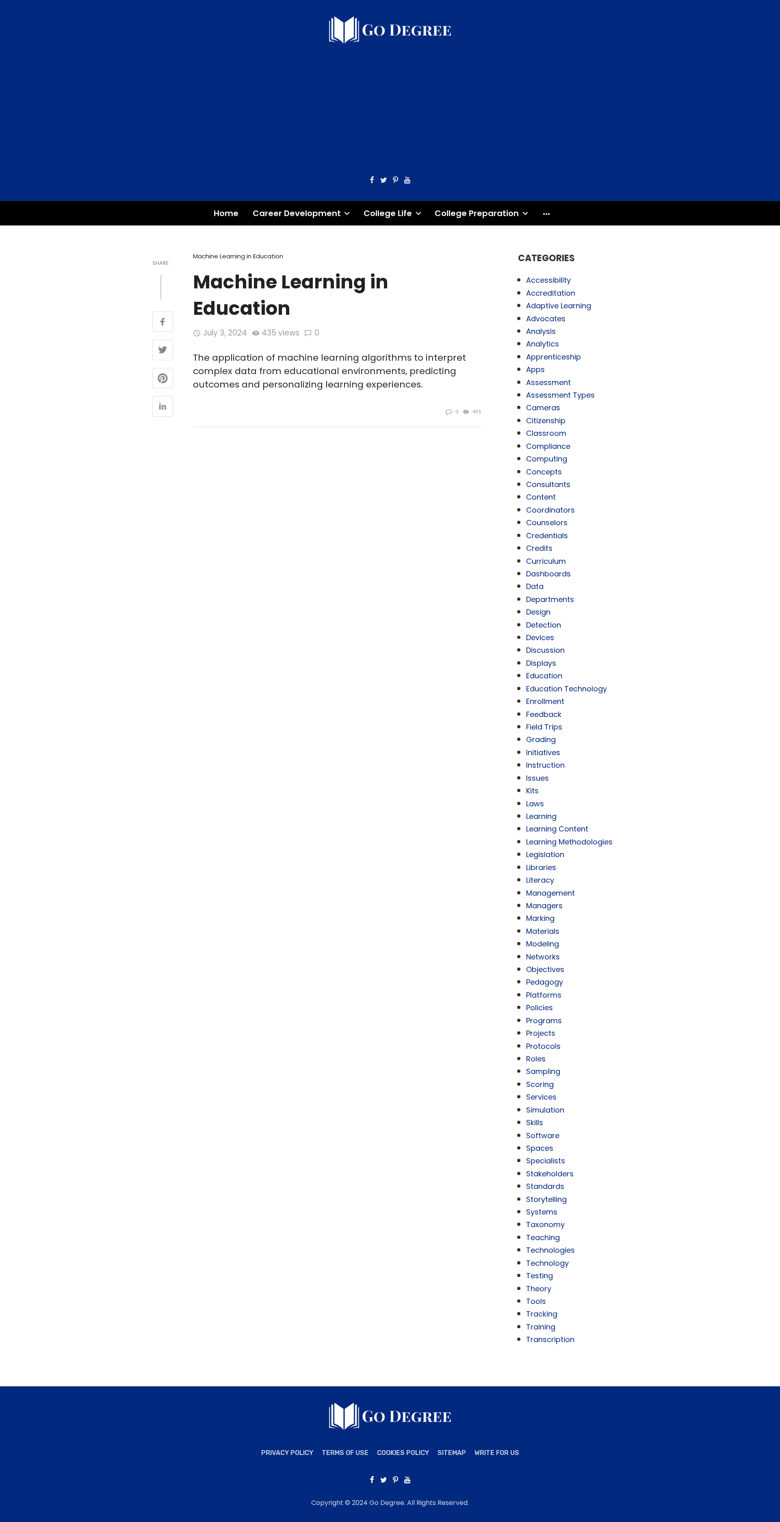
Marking (540, 918)
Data (535, 586)
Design (538, 612)
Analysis (541, 331)
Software (542, 1135)
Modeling (542, 944)
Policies (539, 1007)
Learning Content (557, 829)
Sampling (543, 1071)
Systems (541, 1212)
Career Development (297, 213)
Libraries (541, 867)
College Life (388, 213)
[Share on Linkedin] (162, 407)
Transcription (550, 1339)
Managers (544, 906)
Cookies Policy (403, 1453)
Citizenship (546, 421)
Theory (538, 1289)
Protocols (543, 1046)
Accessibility (548, 280)
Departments (550, 599)
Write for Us (496, 1453)
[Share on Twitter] (162, 351)
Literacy (540, 880)
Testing (539, 1276)
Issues (537, 778)
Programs (544, 1020)
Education (544, 676)
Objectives (545, 969)
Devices (540, 637)
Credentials (547, 535)
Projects (540, 1033)
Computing (546, 459)
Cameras (543, 408)
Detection (543, 625)
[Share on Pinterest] (162, 379)
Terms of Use (345, 1453)
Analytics (542, 344)
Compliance (548, 446)
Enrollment (545, 701)
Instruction (545, 765)
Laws (535, 804)
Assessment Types (560, 395)
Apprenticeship (553, 357)
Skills (534, 1122)
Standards (545, 1186)
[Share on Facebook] (162, 322)
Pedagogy (544, 982)
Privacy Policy (287, 1453)
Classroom (546, 433)
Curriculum (546, 561)
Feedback (543, 714)
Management (550, 893)
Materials (542, 931)
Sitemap (452, 1453)
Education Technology (566, 689)
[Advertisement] (390, 105)
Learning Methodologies (569, 842)
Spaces (539, 1148)
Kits (532, 791)
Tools (536, 1301)
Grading (541, 739)
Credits (539, 548)
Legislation (545, 854)
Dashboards (548, 574)
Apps (535, 369)
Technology (547, 1263)
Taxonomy (545, 1224)
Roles (536, 1059)
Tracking (541, 1314)
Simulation (545, 1110)
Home (226, 213)
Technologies (550, 1250)
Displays (541, 663)
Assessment (548, 382)
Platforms (543, 995)
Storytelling (546, 1199)
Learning (541, 816)
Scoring (540, 1084)
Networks (543, 957)
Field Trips (544, 727)
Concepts (544, 472)
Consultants (548, 484)
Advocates (546, 319)
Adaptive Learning (558, 306)
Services (541, 1097)
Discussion (545, 650)
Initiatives (543, 752)
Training (540, 1327)
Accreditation (550, 293)
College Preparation (477, 213)
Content (541, 497)
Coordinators (550, 510)
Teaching (543, 1237)
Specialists (545, 1161)
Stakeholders (550, 1174)
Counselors (547, 522)
